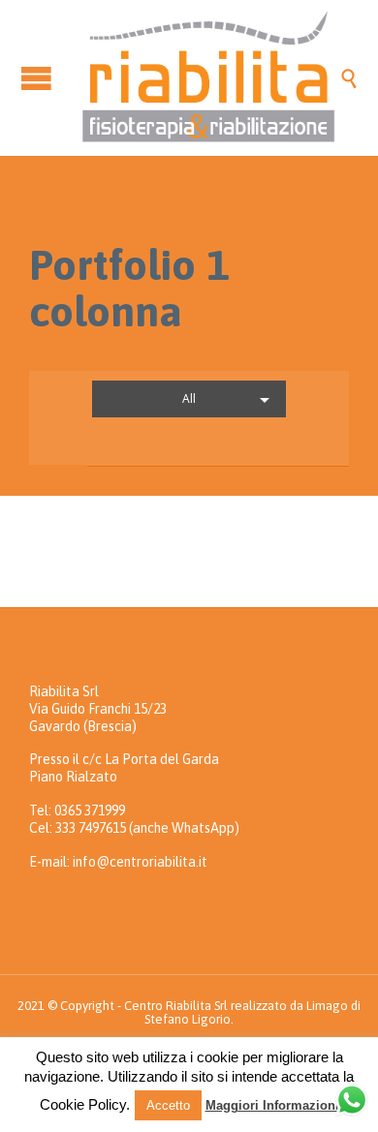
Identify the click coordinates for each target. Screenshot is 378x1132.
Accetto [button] (168, 1105)
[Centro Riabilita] (208, 78)
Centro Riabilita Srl (176, 1005)
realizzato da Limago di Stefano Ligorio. (252, 1012)
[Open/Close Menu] (39, 78)
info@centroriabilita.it (140, 862)
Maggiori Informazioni (272, 1105)
